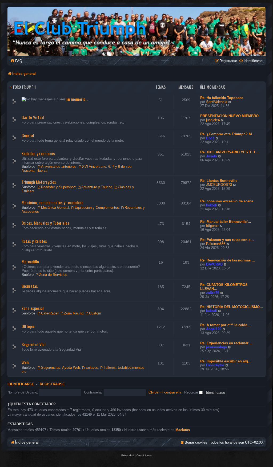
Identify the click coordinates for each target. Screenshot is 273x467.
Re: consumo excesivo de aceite (226, 201)
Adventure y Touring (96, 187)
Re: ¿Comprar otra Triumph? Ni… (228, 134)
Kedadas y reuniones (38, 153)
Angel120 (213, 329)
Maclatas (182, 430)
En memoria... (77, 99)
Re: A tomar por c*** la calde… (225, 325)
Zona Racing (73, 313)
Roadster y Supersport (58, 187)
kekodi (211, 205)
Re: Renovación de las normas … (227, 260)
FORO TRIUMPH (24, 87)
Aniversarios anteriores (59, 167)
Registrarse (52, 384)
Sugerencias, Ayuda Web (60, 368)
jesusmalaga (216, 347)
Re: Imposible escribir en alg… (225, 361)
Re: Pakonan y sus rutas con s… (227, 240)
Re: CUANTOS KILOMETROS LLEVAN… (224, 287)
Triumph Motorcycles (39, 182)
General (28, 135)
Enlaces (92, 368)
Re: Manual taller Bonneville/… (225, 222)
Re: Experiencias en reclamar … (226, 343)
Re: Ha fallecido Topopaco (221, 98)
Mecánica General (55, 208)
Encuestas (30, 286)
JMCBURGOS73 (219, 185)
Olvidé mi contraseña (164, 392)
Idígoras (212, 226)
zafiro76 (212, 293)
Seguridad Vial (34, 344)
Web (25, 362)
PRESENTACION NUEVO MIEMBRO (229, 116)
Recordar (191, 392)
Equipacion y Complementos (97, 208)
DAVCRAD (214, 264)
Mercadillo (30, 261)
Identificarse (20, 384)
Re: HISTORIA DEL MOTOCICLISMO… (231, 307)
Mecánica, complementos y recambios (52, 202)
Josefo (211, 156)
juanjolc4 (213, 120)
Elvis (210, 138)
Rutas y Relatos (34, 241)
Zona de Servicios (53, 275)
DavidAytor (215, 365)
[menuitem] (16, 61)
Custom (95, 313)
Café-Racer (49, 313)
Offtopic (28, 326)
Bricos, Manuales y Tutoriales (45, 223)
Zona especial (33, 308)
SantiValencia (216, 102)
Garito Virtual (33, 117)
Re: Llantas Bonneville (218, 181)
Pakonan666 (215, 244)
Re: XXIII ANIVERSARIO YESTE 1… (229, 152)
